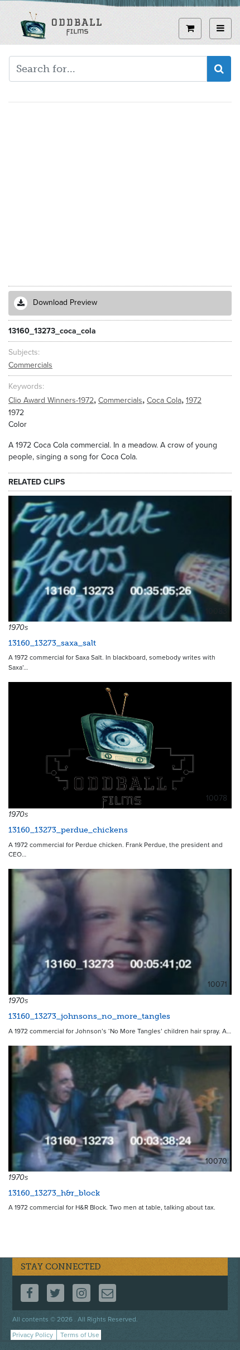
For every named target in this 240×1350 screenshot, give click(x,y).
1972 (193, 400)
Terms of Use (79, 1335)
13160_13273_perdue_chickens (68, 830)
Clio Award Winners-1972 (52, 400)
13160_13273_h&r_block (54, 1193)
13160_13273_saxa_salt (52, 643)
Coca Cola (165, 400)
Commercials (30, 365)
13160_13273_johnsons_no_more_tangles (89, 1016)
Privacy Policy (32, 1335)
